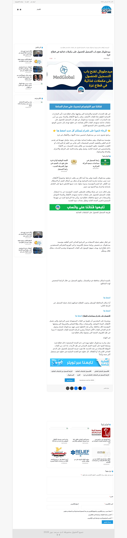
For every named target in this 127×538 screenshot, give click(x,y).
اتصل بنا (27, 1)
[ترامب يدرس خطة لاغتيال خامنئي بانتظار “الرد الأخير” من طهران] (38, 86)
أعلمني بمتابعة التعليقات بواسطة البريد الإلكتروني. (100, 514)
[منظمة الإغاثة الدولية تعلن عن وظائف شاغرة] (80, 452)
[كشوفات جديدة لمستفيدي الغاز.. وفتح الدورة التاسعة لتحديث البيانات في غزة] (38, 69)
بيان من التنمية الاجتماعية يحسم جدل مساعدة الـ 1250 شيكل (25, 103)
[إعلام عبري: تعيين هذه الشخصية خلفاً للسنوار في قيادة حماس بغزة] (38, 53)
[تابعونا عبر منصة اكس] (80, 362)
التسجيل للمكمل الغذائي (101, 371)
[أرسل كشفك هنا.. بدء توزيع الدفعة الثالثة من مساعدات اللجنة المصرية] (59, 452)
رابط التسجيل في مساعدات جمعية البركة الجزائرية (91, 163)
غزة (78, 375)
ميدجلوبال (70, 375)
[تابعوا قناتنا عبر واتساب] (80, 207)
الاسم (111, 496)
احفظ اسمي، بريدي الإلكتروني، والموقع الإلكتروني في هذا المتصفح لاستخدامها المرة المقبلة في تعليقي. (87, 511)
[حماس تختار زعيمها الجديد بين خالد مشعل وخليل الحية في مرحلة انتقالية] (38, 77)
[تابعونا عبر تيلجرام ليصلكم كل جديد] (80, 106)
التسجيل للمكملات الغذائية (83, 371)
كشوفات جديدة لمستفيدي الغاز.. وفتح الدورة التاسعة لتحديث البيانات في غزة (25, 68)
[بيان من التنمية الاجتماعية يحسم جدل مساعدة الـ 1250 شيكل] (38, 165)
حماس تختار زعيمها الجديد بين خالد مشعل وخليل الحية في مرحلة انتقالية (24, 77)
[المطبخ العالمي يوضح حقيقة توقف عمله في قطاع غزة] (38, 61)
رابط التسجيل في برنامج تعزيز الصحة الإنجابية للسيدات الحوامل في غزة (101, 441)
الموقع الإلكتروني (75, 504)
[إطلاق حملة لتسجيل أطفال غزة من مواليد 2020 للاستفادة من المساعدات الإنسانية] (101, 452)
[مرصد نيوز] (106, 9)
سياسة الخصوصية (19, 1)
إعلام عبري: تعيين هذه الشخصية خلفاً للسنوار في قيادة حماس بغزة (25, 52)
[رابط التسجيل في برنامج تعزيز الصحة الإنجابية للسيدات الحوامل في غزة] (101, 432)
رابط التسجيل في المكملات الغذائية (61, 371)
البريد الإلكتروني (109, 504)
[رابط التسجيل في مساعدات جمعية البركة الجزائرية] (105, 162)
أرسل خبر (33, 1)
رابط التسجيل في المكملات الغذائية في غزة (95, 375)
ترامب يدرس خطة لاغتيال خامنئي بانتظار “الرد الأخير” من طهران (25, 85)
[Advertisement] (63, 29)
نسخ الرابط (69, 380)
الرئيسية (107, 47)
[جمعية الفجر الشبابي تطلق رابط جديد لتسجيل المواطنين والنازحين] (80, 432)
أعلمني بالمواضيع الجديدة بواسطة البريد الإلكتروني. (99, 518)
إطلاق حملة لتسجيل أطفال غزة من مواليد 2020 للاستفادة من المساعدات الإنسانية (101, 460)
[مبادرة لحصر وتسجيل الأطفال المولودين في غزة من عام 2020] (59, 432)
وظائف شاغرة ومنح (99, 47)
